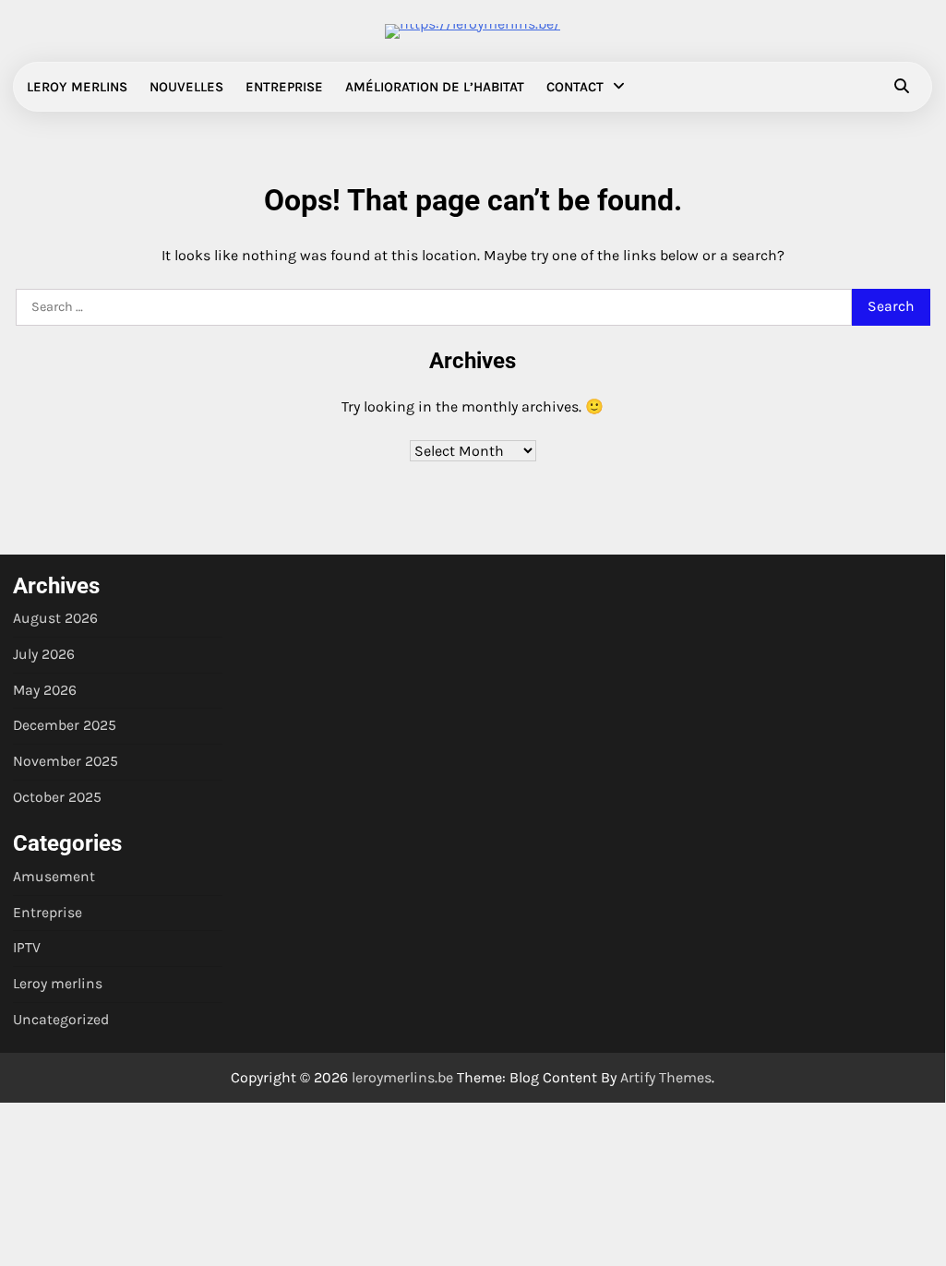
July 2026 (44, 654)
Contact (575, 86)
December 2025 (64, 725)
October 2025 (57, 797)
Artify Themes (666, 1077)
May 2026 (45, 690)
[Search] (901, 86)
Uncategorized (61, 1019)
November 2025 (65, 761)
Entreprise (284, 86)
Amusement (54, 876)
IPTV (27, 947)
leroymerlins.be (402, 1077)
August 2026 (55, 618)
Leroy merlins (77, 86)
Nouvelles (186, 86)
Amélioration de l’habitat (434, 86)
